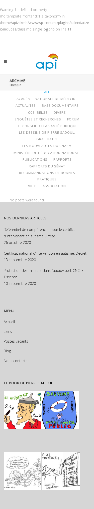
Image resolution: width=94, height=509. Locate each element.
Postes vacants (16, 341)
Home (14, 84)
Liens (8, 331)
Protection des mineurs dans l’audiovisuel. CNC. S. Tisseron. (44, 273)
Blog (7, 351)
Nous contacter (16, 360)
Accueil (9, 321)
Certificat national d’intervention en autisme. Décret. (45, 253)
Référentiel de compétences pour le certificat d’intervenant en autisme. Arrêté (40, 232)
